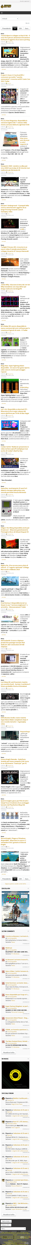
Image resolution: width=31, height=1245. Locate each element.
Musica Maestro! (16, 1186)
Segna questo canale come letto (15, 884)
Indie (8, 213)
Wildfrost (9, 948)
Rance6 (9, 1112)
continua (4, 69)
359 (20, 28)
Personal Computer (17, 1012)
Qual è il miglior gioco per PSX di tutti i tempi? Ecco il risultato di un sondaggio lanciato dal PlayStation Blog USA (15, 803)
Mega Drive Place (16, 1104)
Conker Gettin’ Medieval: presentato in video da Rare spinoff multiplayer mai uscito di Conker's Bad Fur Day (15, 449)
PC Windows (15, 954)
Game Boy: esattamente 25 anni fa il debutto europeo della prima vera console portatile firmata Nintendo (14, 490)
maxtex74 (10, 1100)
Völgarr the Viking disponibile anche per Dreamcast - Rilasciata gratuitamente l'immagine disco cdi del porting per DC (15, 530)
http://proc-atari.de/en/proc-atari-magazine (24, 141)
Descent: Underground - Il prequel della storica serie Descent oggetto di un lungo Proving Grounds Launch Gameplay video (15, 208)
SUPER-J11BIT (12, 1205)
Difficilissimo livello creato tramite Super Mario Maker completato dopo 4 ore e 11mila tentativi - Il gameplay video (14, 721)
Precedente (6, 28)
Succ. (27, 28)
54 (15, 28)
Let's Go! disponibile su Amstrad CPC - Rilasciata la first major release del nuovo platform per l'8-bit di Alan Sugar (15, 411)
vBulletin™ (15, 1240)
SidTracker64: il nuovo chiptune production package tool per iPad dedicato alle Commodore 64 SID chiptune (13, 643)
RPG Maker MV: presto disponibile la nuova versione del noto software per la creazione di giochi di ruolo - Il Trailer (15, 328)
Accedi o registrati (24, 1)
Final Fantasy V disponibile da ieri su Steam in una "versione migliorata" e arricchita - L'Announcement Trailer (14, 605)
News (2, 33)
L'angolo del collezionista (19, 1116)
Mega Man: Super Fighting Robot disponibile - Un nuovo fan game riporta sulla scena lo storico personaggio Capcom (15, 369)
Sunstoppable (12, 938)
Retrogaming (10, 41)
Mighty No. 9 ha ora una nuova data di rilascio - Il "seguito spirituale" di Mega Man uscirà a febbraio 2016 (15, 567)
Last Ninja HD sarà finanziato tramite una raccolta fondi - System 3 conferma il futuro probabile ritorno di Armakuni (15, 684)
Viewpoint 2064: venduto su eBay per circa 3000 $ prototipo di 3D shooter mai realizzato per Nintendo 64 (15, 168)
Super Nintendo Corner (19, 1209)
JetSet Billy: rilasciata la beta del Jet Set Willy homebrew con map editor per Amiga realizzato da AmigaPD (15, 287)
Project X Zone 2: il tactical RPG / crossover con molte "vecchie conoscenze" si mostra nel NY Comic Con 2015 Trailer (15, 78)
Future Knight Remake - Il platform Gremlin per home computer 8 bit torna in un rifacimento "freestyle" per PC (15, 761)
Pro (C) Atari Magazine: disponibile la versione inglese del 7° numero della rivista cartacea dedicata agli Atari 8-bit (15, 123)
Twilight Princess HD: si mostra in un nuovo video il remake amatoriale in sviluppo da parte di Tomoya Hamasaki (15, 249)
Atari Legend (15, 1127)
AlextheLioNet (12, 1124)
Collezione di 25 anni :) (21, 1110)
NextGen (9, 83)
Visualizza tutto (8, 1052)
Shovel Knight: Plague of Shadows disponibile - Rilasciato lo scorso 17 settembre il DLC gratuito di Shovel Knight (13, 841)
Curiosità (9, 332)
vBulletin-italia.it (21, 1243)
